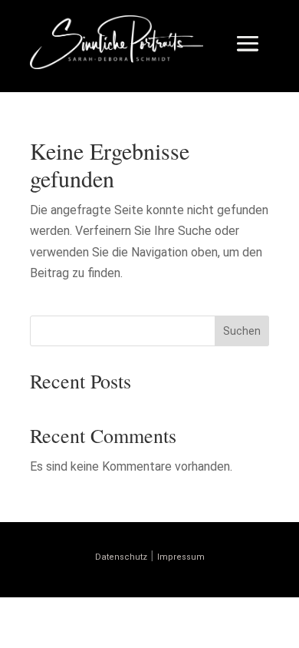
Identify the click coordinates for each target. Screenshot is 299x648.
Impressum (181, 557)
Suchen (242, 331)
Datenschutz (121, 557)
